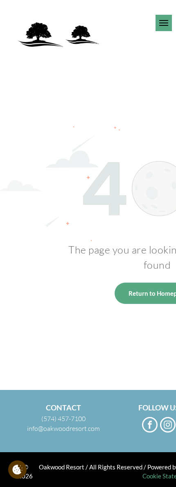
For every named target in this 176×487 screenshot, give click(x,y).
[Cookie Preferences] (17, 469)
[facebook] (150, 426)
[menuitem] (130, 13)
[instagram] (168, 426)
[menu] (164, 23)
